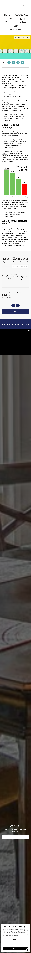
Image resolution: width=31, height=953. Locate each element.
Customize (15, 944)
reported (12, 83)
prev (13, 305)
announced (14, 106)
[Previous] (4, 342)
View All (15, 311)
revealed (4, 153)
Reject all (15, 939)
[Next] (27, 342)
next (18, 305)
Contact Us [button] (15, 837)
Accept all (15, 948)
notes (15, 208)
